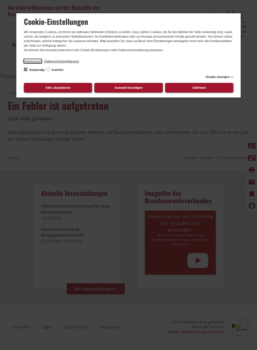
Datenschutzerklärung (61, 61)
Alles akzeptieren (57, 88)
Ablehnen (199, 88)
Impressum (33, 61)
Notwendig (37, 70)
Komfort (57, 70)
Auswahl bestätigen (128, 88)
